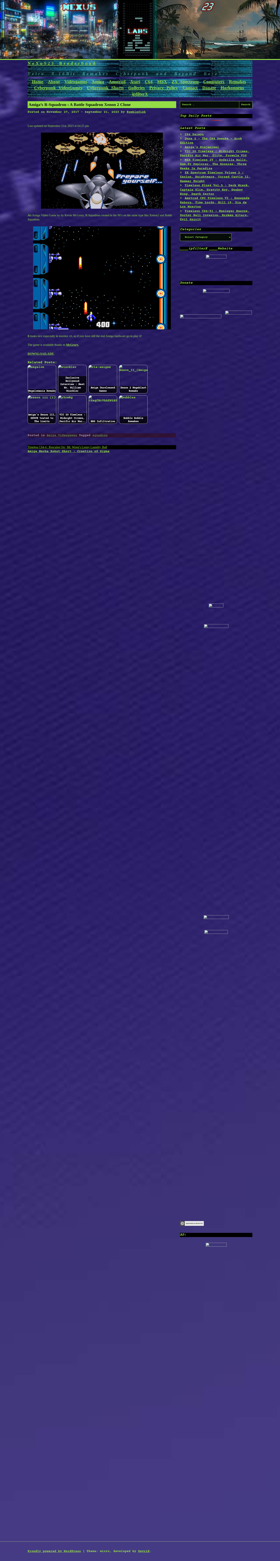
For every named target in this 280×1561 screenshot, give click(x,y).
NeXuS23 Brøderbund (62, 63)
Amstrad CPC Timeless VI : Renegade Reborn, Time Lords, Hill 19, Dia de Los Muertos (215, 202)
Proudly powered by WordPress (54, 1551)
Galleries (136, 87)
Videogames (75, 81)
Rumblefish (136, 112)
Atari (135, 81)
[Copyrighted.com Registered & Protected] (192, 1225)
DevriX (144, 1551)
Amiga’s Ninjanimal (202, 147)
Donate (209, 87)
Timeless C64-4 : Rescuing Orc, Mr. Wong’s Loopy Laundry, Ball (67, 447)
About (54, 81)
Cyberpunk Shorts (105, 87)
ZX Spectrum (185, 81)
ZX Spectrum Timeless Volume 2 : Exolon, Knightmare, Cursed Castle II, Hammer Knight (215, 177)
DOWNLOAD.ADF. (41, 353)
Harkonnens (232, 87)
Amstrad (117, 81)
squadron (100, 435)
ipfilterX (140, 94)
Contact (190, 87)
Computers (213, 81)
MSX (162, 81)
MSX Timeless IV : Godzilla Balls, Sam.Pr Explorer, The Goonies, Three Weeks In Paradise (214, 164)
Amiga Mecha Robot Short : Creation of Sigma (69, 451)
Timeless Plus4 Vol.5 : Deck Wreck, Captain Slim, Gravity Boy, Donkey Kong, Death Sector (215, 190)
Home (37, 81)
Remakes (237, 81)
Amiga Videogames (62, 435)
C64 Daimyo (194, 134)
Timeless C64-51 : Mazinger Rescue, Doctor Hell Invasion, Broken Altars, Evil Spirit (215, 215)
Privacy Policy (163, 87)
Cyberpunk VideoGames (58, 87)
